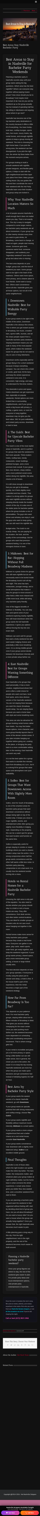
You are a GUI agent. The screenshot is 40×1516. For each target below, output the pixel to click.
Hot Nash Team (23, 1355)
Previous (26, 10)
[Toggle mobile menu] (36, 2)
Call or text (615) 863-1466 (17, 1318)
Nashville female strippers (21, 1309)
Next (33, 10)
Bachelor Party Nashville (9, 1330)
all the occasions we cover (14, 1311)
